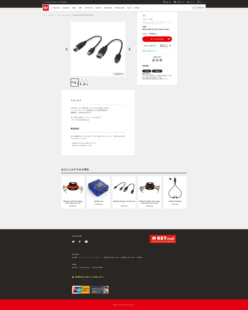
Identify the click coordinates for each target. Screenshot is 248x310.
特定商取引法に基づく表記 (111, 257)
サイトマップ (83, 257)
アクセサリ (51, 15)
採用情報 (139, 257)
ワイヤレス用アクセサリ (64, 15)
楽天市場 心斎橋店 (97, 267)
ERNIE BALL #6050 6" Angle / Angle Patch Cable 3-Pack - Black (149, 202)
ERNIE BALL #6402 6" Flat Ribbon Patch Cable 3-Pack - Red (73, 202)
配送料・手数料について (149, 50)
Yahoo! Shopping (84, 267)
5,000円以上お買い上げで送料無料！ (56, 2)
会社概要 (74, 257)
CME (151, 19)
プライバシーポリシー (95, 257)
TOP (44, 15)
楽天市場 (74, 267)
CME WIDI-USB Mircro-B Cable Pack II (124, 202)
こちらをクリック (83, 119)
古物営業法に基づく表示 (128, 257)
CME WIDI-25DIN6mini (175, 201)
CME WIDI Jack (98, 201)
